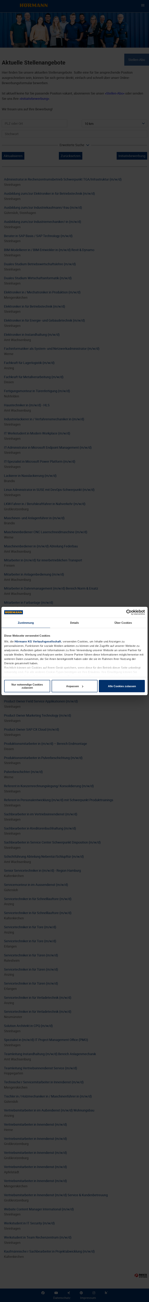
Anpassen (72, 686)
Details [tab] (74, 622)
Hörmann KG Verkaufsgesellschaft (38, 641)
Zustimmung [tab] (26, 622)
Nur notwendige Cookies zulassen (27, 686)
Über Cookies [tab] (123, 622)
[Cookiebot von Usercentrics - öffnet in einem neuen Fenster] (129, 612)
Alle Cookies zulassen (122, 686)
